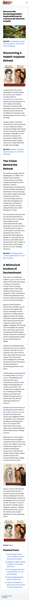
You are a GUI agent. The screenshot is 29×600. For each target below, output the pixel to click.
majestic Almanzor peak (14, 412)
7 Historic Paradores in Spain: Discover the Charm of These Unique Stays (16, 585)
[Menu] (26, 2)
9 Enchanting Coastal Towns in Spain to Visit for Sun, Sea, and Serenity (14, 43)
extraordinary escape (10, 99)
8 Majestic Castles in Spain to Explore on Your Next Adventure (13, 151)
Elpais (11, 545)
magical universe (15, 280)
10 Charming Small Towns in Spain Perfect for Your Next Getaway (14, 255)
